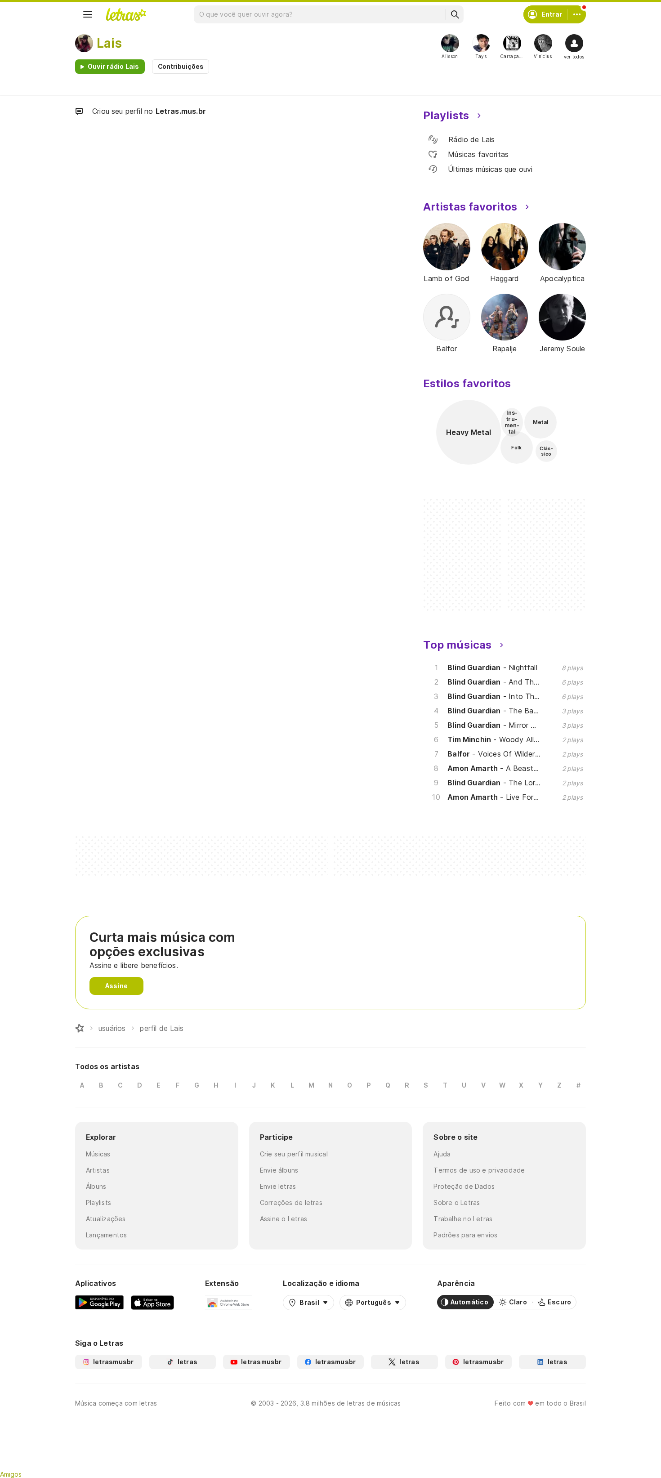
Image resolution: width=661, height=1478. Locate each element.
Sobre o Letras (456, 1202)
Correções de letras (291, 1202)
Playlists (98, 1202)
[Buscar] (455, 14)
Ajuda (442, 1154)
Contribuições (181, 66)
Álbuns (96, 1186)
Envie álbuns (279, 1170)
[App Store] (152, 1302)
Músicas (98, 1154)
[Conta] (577, 14)
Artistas (98, 1170)
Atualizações (106, 1219)
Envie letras (278, 1186)
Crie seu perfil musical (294, 1154)
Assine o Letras (283, 1219)
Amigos (11, 1474)
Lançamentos (106, 1235)
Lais (109, 43)
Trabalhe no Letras (462, 1219)
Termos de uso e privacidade (479, 1170)
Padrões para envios (465, 1235)
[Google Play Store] (99, 1302)
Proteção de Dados (464, 1186)
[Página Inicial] (79, 1028)
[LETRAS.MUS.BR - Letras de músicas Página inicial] (126, 14)
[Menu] (87, 14)
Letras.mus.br (181, 111)
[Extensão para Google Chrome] (228, 1302)
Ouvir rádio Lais (113, 66)
